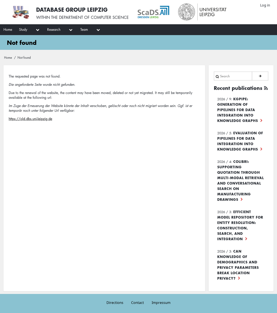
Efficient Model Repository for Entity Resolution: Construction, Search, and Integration (240, 225)
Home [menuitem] (7, 29)
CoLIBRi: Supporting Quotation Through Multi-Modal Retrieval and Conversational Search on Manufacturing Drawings (240, 180)
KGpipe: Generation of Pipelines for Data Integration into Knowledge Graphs (237, 109)
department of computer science (94, 17)
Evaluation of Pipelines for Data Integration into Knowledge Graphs (240, 141)
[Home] (20, 12)
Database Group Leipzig (72, 9)
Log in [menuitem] (265, 5)
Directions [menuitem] (114, 302)
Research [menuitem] (53, 29)
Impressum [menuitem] (161, 302)
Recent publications (238, 87)
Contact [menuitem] (137, 302)
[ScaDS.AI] (153, 12)
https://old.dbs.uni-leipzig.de (30, 118)
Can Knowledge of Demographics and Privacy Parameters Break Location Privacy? (238, 264)
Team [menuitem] (84, 29)
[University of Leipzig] (202, 12)
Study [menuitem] (23, 29)
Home (8, 57)
